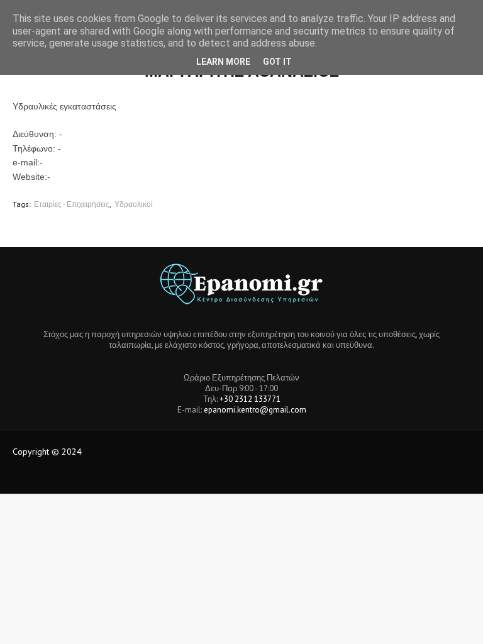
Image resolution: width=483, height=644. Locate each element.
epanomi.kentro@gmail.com (255, 409)
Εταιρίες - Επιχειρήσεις (71, 204)
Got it (277, 62)
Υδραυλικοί (133, 204)
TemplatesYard (106, 476)
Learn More (223, 62)
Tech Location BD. (117, 451)
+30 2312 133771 (249, 399)
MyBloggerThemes (223, 476)
